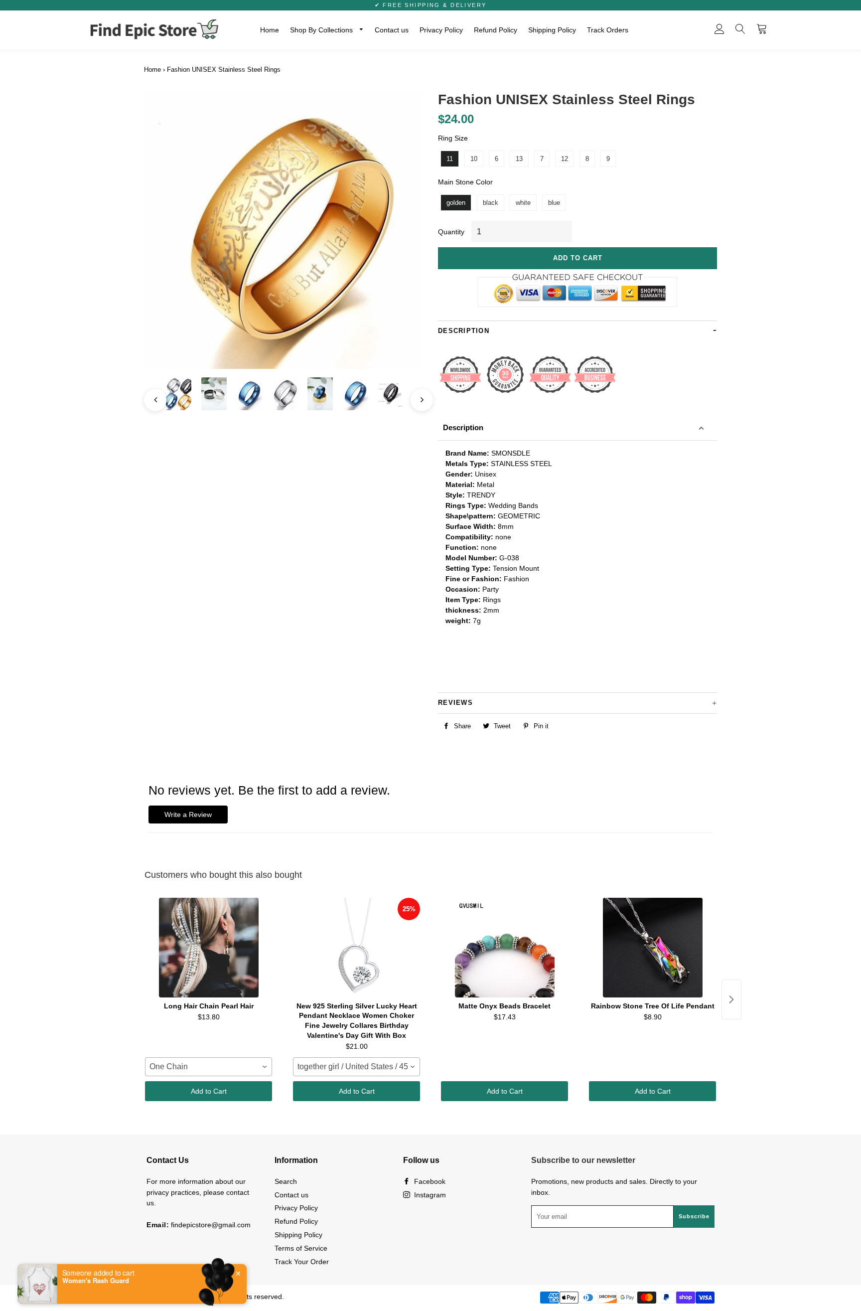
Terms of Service (301, 1248)
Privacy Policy (441, 30)
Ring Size (453, 138)
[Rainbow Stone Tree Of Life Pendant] (652, 947)
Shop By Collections (322, 30)
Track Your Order (302, 1262)
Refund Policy (495, 30)
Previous (150, 395)
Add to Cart (209, 1091)
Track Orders (607, 30)
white (523, 202)
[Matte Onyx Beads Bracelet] (504, 947)
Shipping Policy (552, 30)
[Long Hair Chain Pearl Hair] (208, 947)
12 (564, 159)
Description (463, 427)
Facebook (428, 1181)
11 (449, 159)
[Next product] (731, 999)
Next (417, 395)
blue (554, 202)
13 (519, 159)
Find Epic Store (197, 1297)
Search (286, 1181)
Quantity (451, 232)
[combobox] (208, 1066)
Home (269, 30)
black (490, 202)
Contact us (392, 30)
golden (455, 202)
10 (473, 159)
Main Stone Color (465, 182)
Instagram (429, 1195)
